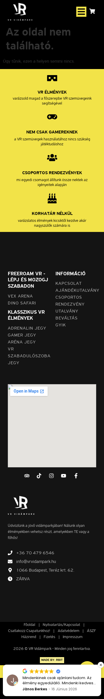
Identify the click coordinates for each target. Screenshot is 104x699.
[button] (81, 12)
